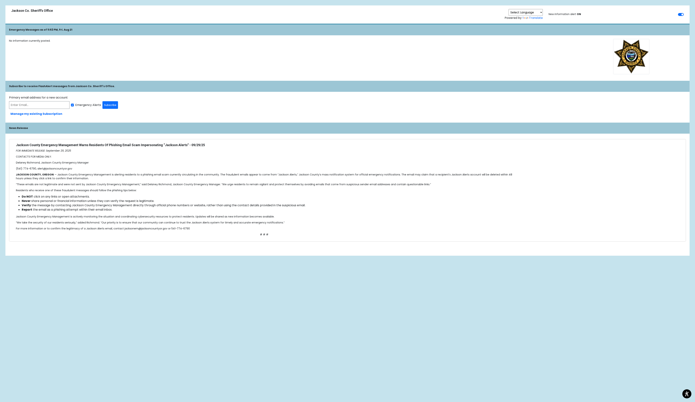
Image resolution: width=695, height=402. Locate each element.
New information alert (565, 14)
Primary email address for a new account (38, 97)
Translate (536, 18)
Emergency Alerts (88, 105)
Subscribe (110, 105)
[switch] (681, 14)
